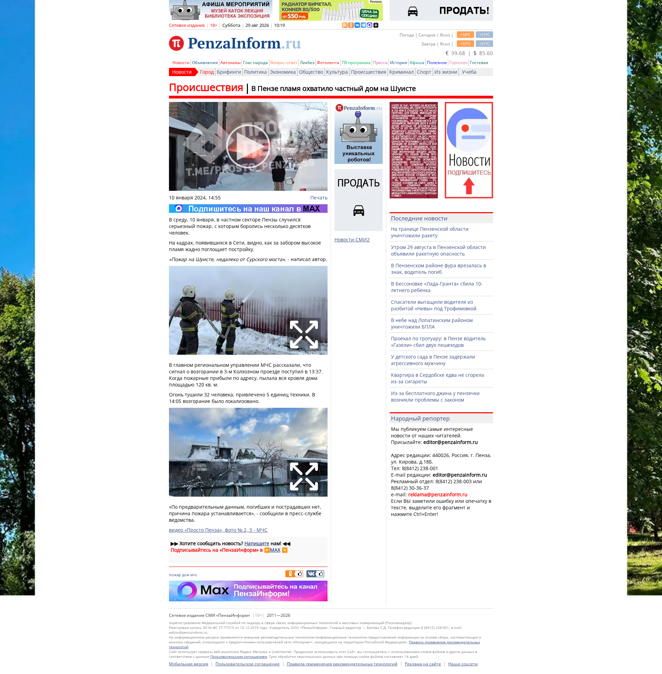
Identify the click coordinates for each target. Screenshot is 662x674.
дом (185, 574)
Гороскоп (458, 62)
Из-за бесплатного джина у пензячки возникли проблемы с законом (435, 396)
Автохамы (230, 62)
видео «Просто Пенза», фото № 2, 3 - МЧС (218, 530)
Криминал (401, 72)
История (398, 62)
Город (207, 72)
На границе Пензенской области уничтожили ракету (430, 232)
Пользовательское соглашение (247, 664)
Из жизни (445, 72)
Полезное (437, 62)
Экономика (283, 72)
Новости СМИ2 (352, 239)
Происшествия (368, 72)
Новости (181, 62)
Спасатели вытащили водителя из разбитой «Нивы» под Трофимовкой (434, 305)
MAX (275, 550)
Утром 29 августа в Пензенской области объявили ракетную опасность (438, 250)
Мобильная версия (188, 664)
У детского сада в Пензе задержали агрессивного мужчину (433, 359)
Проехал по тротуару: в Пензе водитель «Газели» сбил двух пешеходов (438, 341)
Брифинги (229, 72)
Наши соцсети (463, 664)
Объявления (205, 62)
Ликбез (307, 62)
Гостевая (479, 62)
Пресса (380, 62)
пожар (175, 574)
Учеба (469, 72)
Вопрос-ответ (284, 62)
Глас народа (255, 62)
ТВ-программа (356, 62)
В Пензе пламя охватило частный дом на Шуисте (333, 88)
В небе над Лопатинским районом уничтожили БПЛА (432, 323)
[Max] (248, 208)
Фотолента (328, 62)
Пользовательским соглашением (238, 656)
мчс (193, 574)
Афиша (417, 62)
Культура (337, 72)
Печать (319, 197)
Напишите (256, 543)
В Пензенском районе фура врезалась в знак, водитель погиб (438, 268)
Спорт (424, 72)
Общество (311, 72)
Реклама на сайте (423, 664)
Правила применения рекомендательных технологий (342, 664)
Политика (255, 72)
